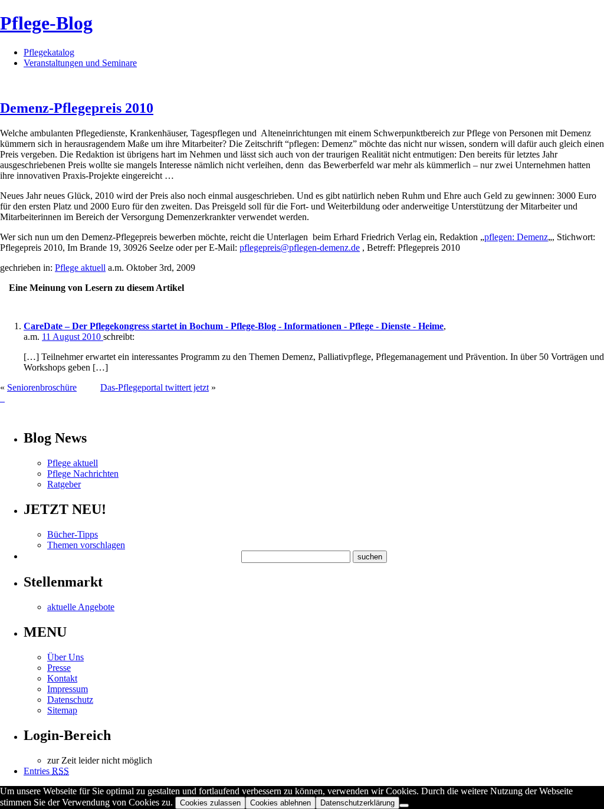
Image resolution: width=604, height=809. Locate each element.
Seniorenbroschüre (42, 387)
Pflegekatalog (49, 52)
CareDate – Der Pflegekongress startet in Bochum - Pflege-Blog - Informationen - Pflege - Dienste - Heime (234, 326)
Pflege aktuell (80, 268)
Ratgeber (64, 484)
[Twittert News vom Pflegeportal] (2, 398)
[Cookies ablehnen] (404, 805)
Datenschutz (70, 700)
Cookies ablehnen (280, 802)
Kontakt (62, 678)
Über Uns (65, 657)
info (16, 413)
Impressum (67, 689)
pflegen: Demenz (516, 237)
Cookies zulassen (210, 802)
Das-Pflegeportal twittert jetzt (154, 387)
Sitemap (62, 710)
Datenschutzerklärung (357, 802)
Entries (46, 771)
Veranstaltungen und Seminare (80, 63)
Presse (59, 668)
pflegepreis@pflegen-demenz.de (299, 248)
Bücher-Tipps (72, 534)
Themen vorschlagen (86, 545)
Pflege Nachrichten (83, 474)
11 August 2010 (72, 337)
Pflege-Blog (46, 23)
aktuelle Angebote (80, 607)
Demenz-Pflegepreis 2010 (76, 108)
